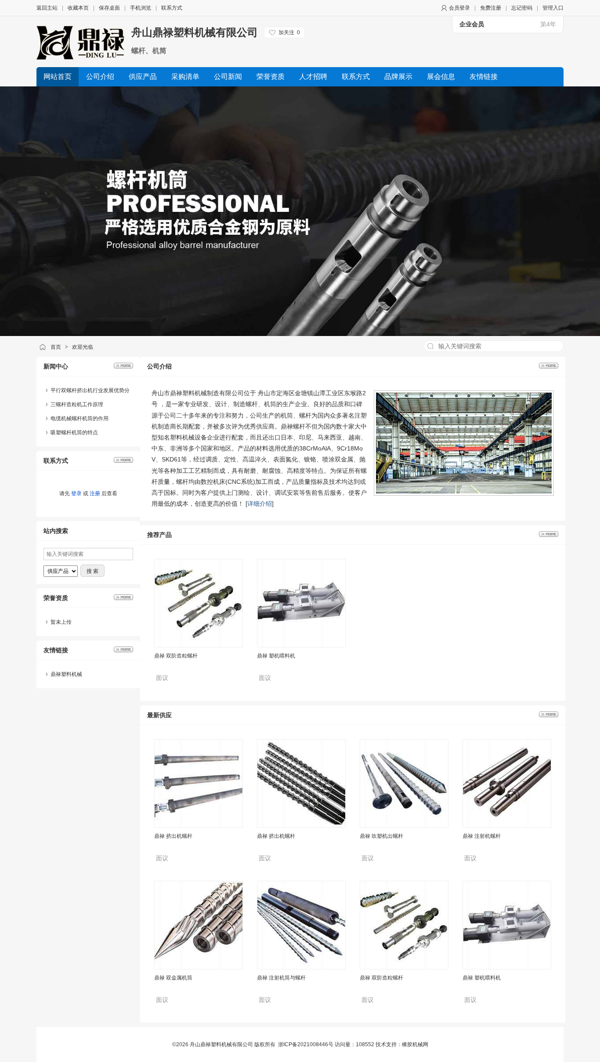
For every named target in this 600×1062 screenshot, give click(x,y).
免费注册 (490, 8)
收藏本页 (78, 8)
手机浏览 (140, 8)
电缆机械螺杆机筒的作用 (79, 418)
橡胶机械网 (415, 1044)
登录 (76, 493)
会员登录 (459, 8)
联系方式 (171, 8)
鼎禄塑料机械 (66, 674)
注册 (95, 493)
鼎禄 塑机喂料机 (276, 631)
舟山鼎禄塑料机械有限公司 (194, 32)
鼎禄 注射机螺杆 (482, 836)
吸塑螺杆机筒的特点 (74, 432)
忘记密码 (521, 8)
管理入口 (553, 8)
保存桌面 (109, 8)
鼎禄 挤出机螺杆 (173, 836)
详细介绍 (259, 503)
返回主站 (47, 8)
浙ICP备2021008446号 (305, 1044)
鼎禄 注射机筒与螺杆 (281, 978)
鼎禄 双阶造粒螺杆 (176, 631)
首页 (56, 347)
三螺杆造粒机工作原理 (77, 404)
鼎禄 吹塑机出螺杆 (381, 836)
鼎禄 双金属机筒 (173, 978)
